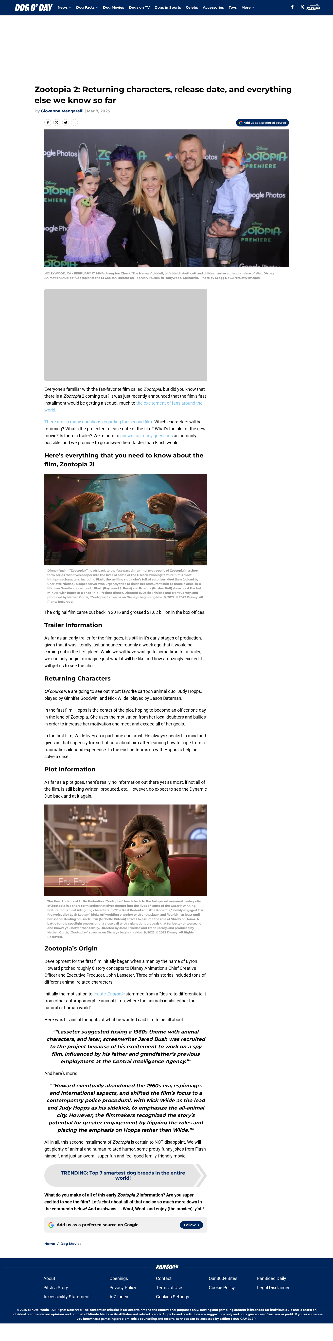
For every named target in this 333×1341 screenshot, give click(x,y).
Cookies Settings (172, 1296)
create (108, 993)
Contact (164, 1278)
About (49, 1278)
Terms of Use (169, 1287)
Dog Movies (113, 7)
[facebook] (292, 7)
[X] (302, 7)
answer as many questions (146, 435)
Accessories (213, 7)
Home (49, 1243)
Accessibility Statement (66, 1296)
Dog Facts (85, 7)
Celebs (192, 7)
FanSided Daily (271, 1278)
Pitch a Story (55, 1287)
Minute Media (38, 1310)
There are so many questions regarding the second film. (98, 421)
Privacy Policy (122, 1287)
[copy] (74, 122)
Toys (233, 7)
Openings (118, 1278)
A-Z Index (118, 1296)
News (63, 7)
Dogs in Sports (168, 7)
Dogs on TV (139, 7)
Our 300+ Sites (223, 1278)
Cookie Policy (222, 1287)
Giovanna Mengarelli (62, 111)
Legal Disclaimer (273, 1287)
